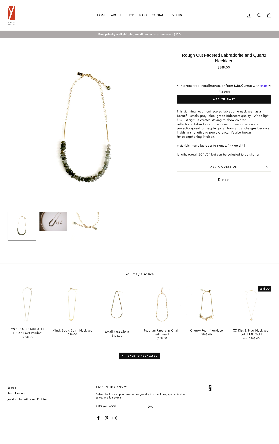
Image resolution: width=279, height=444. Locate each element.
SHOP (130, 15)
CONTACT (159, 15)
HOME (101, 15)
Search (12, 388)
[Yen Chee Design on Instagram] (115, 418)
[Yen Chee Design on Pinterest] (106, 418)
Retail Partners (16, 393)
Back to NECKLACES (142, 355)
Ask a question (224, 167)
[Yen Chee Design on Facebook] (98, 418)
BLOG (143, 15)
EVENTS (176, 15)
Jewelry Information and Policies (27, 399)
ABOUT (116, 15)
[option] (139, 34)
